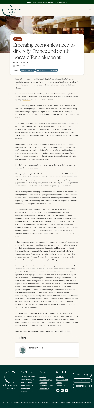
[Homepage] (11, 10)
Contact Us (60, 386)
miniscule (26, 100)
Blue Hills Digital (85, 402)
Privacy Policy (54, 402)
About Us (60, 377)
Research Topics (45, 380)
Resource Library (46, 386)
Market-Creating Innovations (46, 70)
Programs (43, 383)
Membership (44, 389)
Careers (59, 383)
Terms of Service (65, 402)
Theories (42, 377)
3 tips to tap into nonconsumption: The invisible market (48, 331)
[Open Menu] (90, 10)
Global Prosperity (27, 70)
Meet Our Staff (62, 380)
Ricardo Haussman (39, 123)
